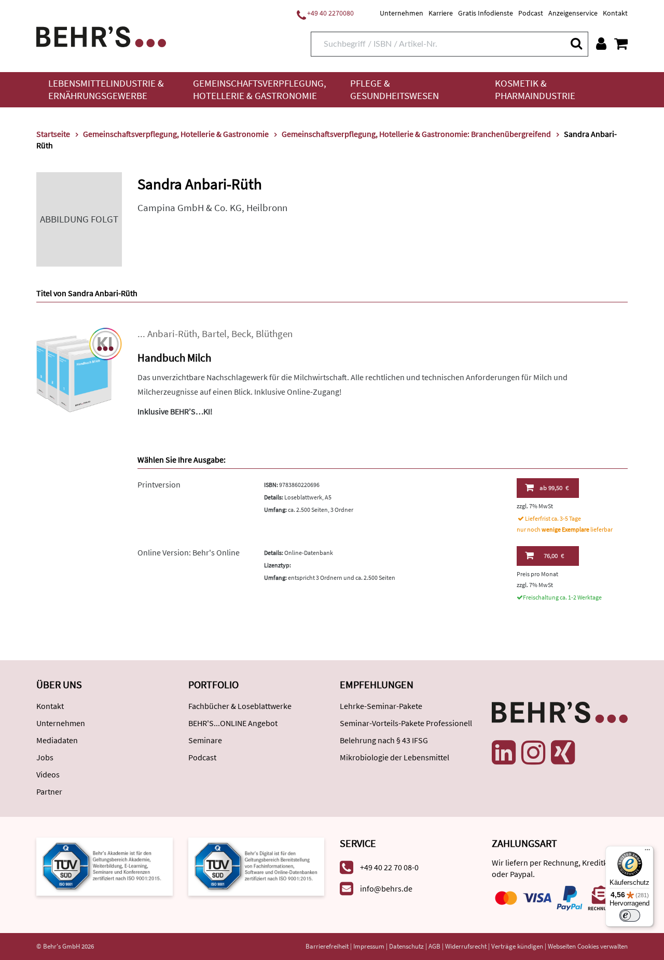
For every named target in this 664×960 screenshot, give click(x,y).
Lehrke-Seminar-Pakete (381, 706)
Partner (49, 791)
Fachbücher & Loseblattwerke (240, 706)
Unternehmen (401, 13)
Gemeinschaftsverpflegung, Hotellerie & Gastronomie (259, 89)
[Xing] (563, 753)
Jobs (44, 757)
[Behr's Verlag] (101, 35)
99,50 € (554, 487)
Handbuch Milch (174, 358)
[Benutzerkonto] (601, 43)
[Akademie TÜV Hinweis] (256, 865)
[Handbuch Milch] (79, 369)
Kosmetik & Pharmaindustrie (535, 89)
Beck (241, 334)
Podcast (530, 13)
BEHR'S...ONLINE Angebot (233, 723)
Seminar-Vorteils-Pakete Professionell (406, 723)
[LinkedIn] (504, 753)
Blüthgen (274, 334)
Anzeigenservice (573, 13)
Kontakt (615, 13)
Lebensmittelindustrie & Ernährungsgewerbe (106, 89)
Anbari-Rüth (172, 334)
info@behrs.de (386, 888)
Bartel (214, 334)
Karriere (440, 13)
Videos (48, 774)
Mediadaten (57, 740)
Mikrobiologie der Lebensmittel (394, 757)
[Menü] (647, 852)
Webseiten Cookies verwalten (588, 946)
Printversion (159, 484)
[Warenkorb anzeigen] (621, 43)
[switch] (629, 915)
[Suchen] (575, 43)
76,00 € (554, 555)
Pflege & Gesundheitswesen (394, 89)
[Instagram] (533, 753)
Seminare (205, 740)
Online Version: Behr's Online (188, 552)
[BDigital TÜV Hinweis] (104, 865)
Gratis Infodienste (485, 13)
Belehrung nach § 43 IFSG (384, 740)
